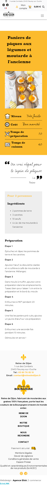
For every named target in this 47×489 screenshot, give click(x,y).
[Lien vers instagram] (21, 473)
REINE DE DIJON (23, 415)
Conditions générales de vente (23, 459)
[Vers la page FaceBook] (25, 473)
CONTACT (23, 442)
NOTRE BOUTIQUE (23, 424)
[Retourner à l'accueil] (8, 14)
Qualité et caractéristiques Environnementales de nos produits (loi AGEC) (23, 467)
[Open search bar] (43, 7)
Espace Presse (23, 462)
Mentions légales (23, 453)
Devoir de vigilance (23, 456)
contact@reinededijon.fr (27, 375)
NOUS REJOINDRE (23, 434)
